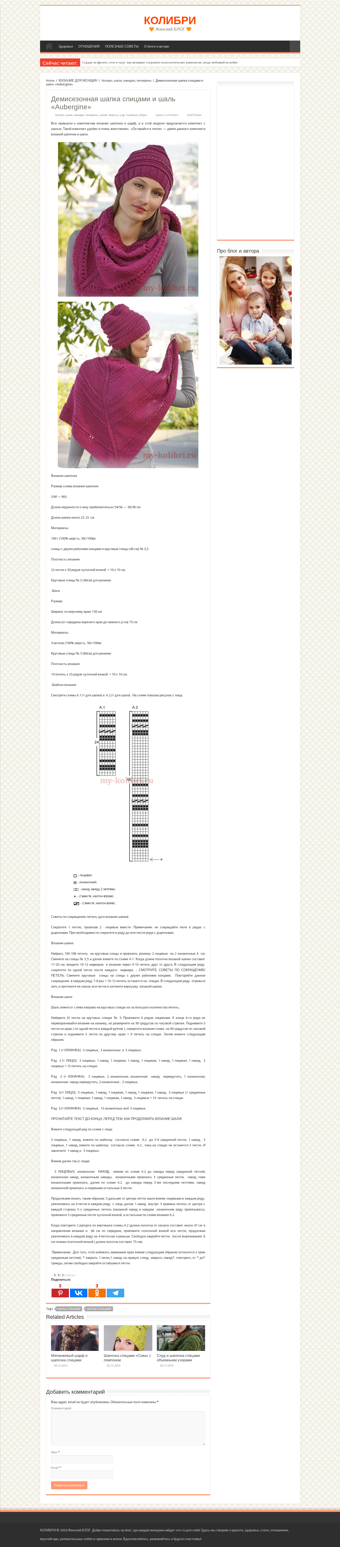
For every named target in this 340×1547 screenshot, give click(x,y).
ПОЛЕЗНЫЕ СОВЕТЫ (122, 46)
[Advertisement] (256, 162)
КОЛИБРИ (170, 20)
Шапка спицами (99, 1309)
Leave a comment (167, 115)
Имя (55, 1452)
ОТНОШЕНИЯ (89, 46)
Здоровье (65, 46)
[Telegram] (115, 1290)
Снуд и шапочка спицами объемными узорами (178, 1357)
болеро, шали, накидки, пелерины (126, 80)
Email (56, 1468)
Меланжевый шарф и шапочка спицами (69, 1357)
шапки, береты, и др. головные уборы (123, 115)
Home (50, 80)
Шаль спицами (69, 1309)
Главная (49, 46)
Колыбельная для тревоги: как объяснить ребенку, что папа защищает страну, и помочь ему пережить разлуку (159, 62)
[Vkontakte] (78, 1290)
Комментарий (61, 1408)
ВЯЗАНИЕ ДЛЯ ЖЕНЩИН (78, 80)
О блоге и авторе (156, 46)
